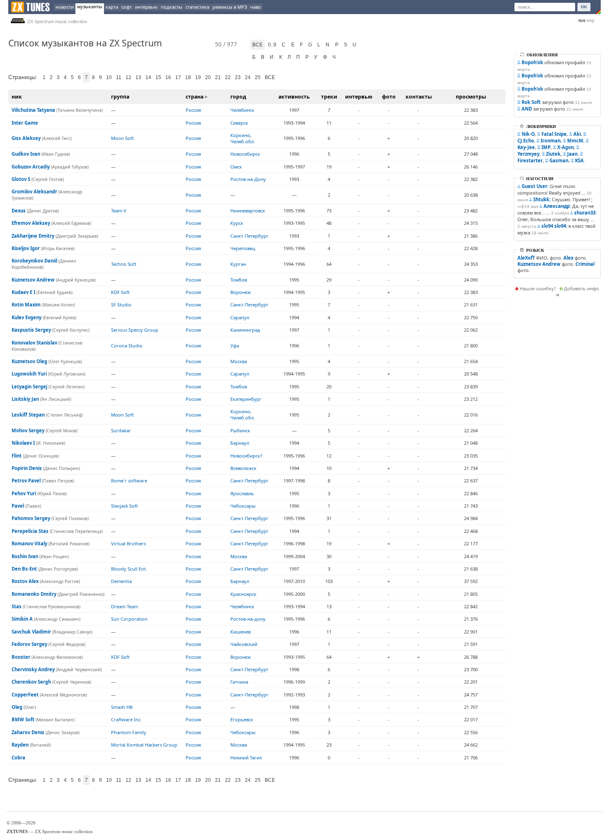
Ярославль (242, 493)
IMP (546, 147)
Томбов (238, 280)
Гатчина (239, 682)
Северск (239, 123)
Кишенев (240, 632)
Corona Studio (127, 345)
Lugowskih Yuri (29, 374)
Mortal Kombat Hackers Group (144, 745)
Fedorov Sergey (29, 644)
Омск (236, 167)
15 (158, 77)
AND (527, 109)
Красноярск (243, 594)
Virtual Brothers (128, 543)
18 (188, 77)
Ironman (551, 140)
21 (218, 77)
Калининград (245, 330)
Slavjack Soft (124, 506)
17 (178, 77)
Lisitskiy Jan (25, 399)
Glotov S (21, 179)
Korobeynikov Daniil (34, 261)
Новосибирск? (246, 456)
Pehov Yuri (24, 493)
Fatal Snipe (554, 134)
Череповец (242, 248)
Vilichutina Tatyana (33, 110)
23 (238, 77)
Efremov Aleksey (31, 223)
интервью (146, 7)
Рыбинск (240, 430)
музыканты (89, 6)
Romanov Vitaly (29, 543)
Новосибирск (245, 154)
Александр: (557, 206)
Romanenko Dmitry (34, 594)
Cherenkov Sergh (31, 682)
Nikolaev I (23, 443)
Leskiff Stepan (28, 415)
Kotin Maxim (26, 304)
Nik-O (528, 134)
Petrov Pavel (26, 480)
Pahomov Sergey (31, 518)
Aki (577, 134)
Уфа (234, 345)
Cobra (18, 757)
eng (590, 20)
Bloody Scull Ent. (129, 569)
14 (148, 77)
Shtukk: (542, 199)
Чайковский (243, 644)
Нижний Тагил (246, 757)
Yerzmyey (528, 154)
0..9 (272, 45)
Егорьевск (241, 719)
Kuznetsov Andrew (33, 280)
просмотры (471, 96)
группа (120, 96)
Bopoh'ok (532, 62)
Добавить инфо (581, 288)
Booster (21, 657)
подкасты (171, 7)
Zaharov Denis (28, 732)
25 (258, 77)
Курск (236, 223)
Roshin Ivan (25, 556)
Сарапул (239, 317)
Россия (193, 110)
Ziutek (553, 154)
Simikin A (22, 619)
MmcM (575, 140)
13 (138, 77)
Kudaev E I (23, 292)
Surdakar (121, 430)
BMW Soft (23, 719)
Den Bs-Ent (24, 569)
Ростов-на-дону (248, 619)
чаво (255, 7)
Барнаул (239, 443)
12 (128, 77)
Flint (17, 456)
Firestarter (530, 160)
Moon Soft (122, 138)
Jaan (572, 154)
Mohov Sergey (28, 430)
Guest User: (535, 186)
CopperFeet (25, 694)
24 (248, 77)
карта (112, 7)
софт (126, 7)
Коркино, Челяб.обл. (242, 138)
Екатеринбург (245, 399)
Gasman (558, 160)
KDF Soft (120, 292)
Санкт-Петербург (249, 236)
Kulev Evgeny (26, 317)
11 (118, 77)
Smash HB (122, 707)
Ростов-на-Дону (248, 179)
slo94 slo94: (554, 226)
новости (65, 7)
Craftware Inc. (126, 719)
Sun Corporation (129, 619)
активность (294, 96)
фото (389, 96)
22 (228, 77)
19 (198, 77)
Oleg (17, 707)
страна (194, 96)
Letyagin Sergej (29, 386)
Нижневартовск (247, 210)
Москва (238, 361)
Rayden (20, 745)
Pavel (18, 506)
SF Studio (121, 304)
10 (109, 77)
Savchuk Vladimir (31, 632)
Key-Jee (526, 147)
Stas (17, 606)
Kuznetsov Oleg (29, 361)
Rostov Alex (25, 581)
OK (584, 7)
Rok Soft (531, 102)
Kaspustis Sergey (31, 330)
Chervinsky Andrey (33, 669)
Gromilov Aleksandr (34, 191)
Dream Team (124, 606)
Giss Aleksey (26, 138)
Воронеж (240, 292)
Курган (238, 264)
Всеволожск (243, 468)
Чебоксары (243, 506)
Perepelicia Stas (30, 531)
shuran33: (585, 213)
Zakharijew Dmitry (33, 236)
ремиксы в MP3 (230, 7)
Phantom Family (128, 732)
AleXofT (526, 258)
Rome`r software (129, 480)
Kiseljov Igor (26, 248)
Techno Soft (123, 264)
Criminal (584, 264)
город (238, 96)
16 (168, 77)
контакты (419, 96)
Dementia (121, 581)
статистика (197, 7)
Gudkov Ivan (26, 154)
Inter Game (25, 123)
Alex (568, 258)
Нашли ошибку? (538, 288)
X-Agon (565, 147)
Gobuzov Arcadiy (31, 167)
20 (208, 77)
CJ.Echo (525, 140)
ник (17, 96)
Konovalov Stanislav (34, 343)
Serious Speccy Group (134, 330)
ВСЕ (270, 77)
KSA (579, 160)
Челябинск (242, 110)
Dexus (19, 210)
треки (329, 96)
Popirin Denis (27, 468)
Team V (118, 210)
